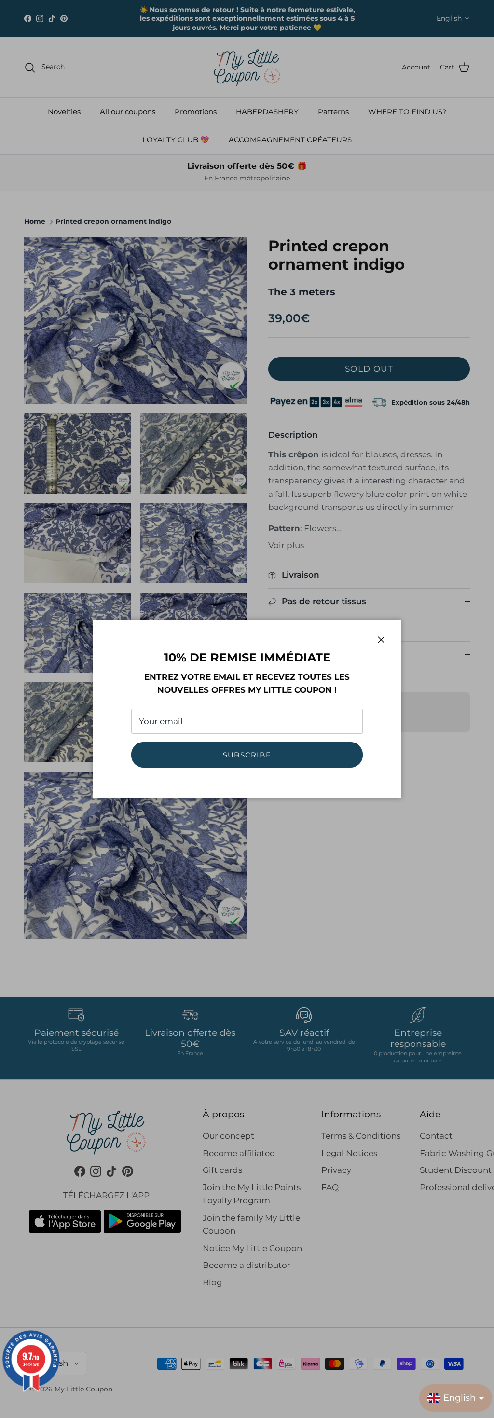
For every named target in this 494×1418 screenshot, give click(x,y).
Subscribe (247, 754)
